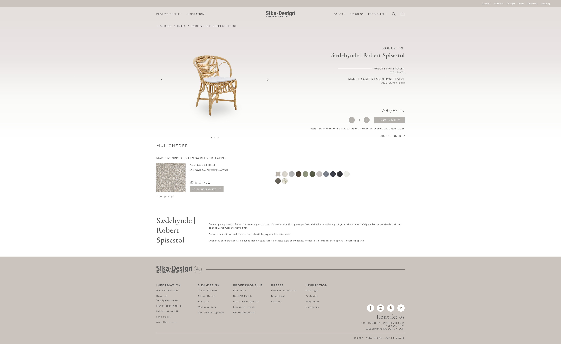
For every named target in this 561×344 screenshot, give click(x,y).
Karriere (203, 301)
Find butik (498, 3)
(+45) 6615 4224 (394, 326)
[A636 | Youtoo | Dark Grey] (340, 174)
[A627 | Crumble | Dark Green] (312, 174)
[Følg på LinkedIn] (401, 308)
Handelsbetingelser (169, 305)
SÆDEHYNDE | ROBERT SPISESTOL (214, 25)
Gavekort (486, 3)
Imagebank (278, 296)
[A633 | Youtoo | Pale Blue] (326, 174)
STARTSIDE (164, 25)
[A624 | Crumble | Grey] (292, 174)
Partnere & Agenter (211, 312)
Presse (521, 3)
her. (245, 227)
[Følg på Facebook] (370, 308)
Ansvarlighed (207, 296)
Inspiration (195, 14)
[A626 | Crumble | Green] (305, 174)
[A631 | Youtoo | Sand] (319, 174)
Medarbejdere (207, 306)
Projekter (311, 296)
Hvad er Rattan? (167, 290)
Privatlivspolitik (167, 311)
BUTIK (181, 25)
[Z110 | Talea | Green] (285, 181)
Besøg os (357, 14)
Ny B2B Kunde (243, 296)
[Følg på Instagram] (380, 308)
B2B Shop (545, 3)
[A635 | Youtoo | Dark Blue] (333, 174)
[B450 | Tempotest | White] (347, 174)
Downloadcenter (244, 312)
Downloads (533, 3)
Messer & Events (244, 306)
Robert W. (393, 48)
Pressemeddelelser (284, 290)
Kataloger (511, 3)
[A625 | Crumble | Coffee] (299, 174)
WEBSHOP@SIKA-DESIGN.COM (385, 328)
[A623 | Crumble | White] (285, 174)
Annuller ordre (166, 322)
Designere (312, 306)
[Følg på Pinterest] (390, 308)
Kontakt (276, 301)
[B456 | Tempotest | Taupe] (278, 181)
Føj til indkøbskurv (204, 189)
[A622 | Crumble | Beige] (278, 174)
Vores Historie (208, 290)
